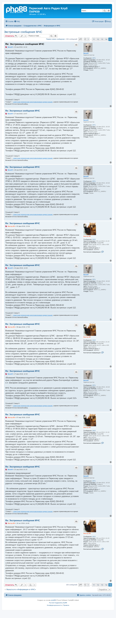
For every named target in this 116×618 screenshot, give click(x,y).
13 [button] (102, 39)
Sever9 (85, 53)
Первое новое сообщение (55, 39)
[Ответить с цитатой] (76, 44)
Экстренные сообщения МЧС (23, 31)
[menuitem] (17, 21)
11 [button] (94, 39)
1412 (94, 239)
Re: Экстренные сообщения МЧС (24, 44)
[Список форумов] (17, 9)
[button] (80, 39)
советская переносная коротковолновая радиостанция (32, 102)
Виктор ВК (87, 236)
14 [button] (106, 39)
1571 (94, 58)
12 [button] (98, 39)
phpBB (53, 600)
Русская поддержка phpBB (58, 602)
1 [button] (88, 39)
